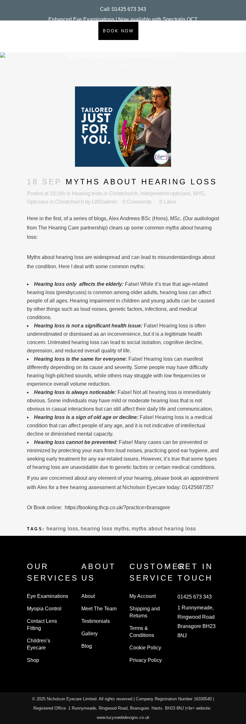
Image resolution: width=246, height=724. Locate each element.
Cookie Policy (145, 647)
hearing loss (62, 528)
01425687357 (198, 487)
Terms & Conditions (141, 631)
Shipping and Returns (144, 612)
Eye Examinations (47, 596)
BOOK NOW (118, 30)
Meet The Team (99, 608)
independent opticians (165, 193)
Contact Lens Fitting (42, 624)
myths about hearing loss (164, 528)
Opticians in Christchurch (55, 202)
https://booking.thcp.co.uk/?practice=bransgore (117, 507)
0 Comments (137, 202)
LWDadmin (104, 202)
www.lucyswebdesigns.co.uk (123, 717)
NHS (198, 193)
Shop (33, 660)
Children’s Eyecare (38, 644)
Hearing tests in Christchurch (105, 193)
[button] (123, 9)
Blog (86, 646)
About (88, 596)
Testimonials (95, 621)
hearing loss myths (105, 528)
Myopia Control (44, 608)
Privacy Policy (145, 660)
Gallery (89, 633)
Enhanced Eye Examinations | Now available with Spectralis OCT (123, 19)
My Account (142, 596)
